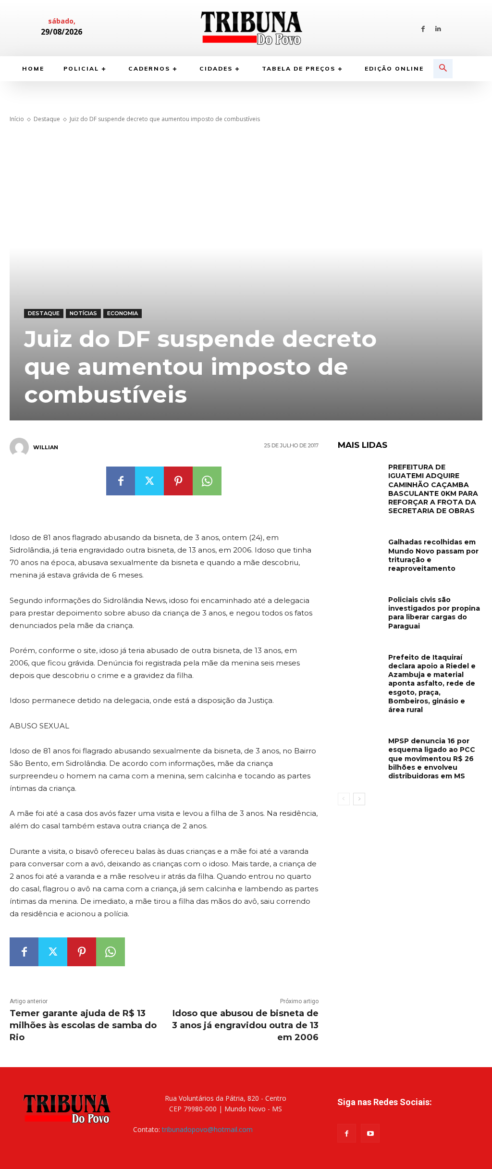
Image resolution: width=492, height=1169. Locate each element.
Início (17, 119)
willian (45, 447)
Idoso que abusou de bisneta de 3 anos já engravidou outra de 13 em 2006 (245, 1025)
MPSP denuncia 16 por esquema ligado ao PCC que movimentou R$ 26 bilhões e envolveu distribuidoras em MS (431, 758)
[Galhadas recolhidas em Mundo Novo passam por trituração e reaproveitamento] (359, 550)
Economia (122, 313)
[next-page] (359, 799)
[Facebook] (423, 28)
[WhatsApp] (207, 481)
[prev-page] (344, 799)
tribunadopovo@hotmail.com (207, 1129)
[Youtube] (370, 1133)
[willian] (21, 447)
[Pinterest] (178, 481)
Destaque (47, 119)
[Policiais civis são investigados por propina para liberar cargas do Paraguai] (359, 608)
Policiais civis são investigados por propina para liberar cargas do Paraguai (434, 612)
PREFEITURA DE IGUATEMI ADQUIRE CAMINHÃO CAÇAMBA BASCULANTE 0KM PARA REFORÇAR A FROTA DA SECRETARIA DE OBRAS (433, 489)
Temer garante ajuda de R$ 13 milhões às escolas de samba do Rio (83, 1025)
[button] (443, 68)
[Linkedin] (438, 28)
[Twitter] (149, 481)
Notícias (83, 313)
